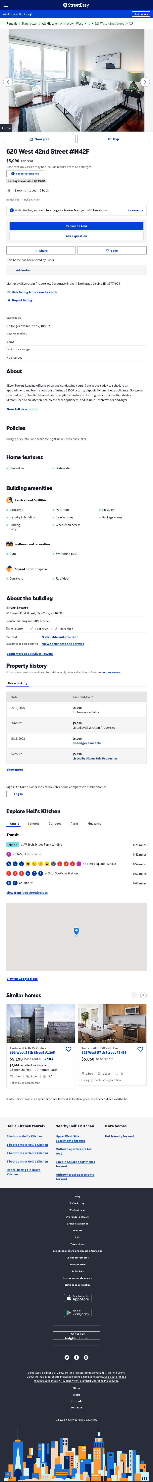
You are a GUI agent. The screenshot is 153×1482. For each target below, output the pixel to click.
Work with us (77, 1210)
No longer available (87, 743)
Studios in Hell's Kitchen (24, 1136)
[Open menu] (6, 5)
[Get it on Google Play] (77, 1313)
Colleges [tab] (55, 823)
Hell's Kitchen (32, 199)
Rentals (11, 23)
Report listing (22, 300)
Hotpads (76, 1401)
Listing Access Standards (77, 1277)
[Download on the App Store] (77, 1298)
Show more (15, 769)
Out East (76, 1407)
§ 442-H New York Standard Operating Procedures (88, 1380)
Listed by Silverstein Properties (95, 758)
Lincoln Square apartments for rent (75, 1164)
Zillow (76, 1388)
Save (114, 250)
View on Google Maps (22, 979)
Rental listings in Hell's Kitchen (23, 1172)
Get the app (141, 13)
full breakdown (111, 672)
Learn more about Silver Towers (30, 654)
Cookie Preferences (78, 1257)
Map (116, 139)
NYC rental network (77, 1216)
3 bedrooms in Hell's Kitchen (27, 1161)
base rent (31, 1059)
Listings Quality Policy (77, 1284)
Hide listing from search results (35, 292)
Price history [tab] (17, 683)
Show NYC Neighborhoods (76, 1335)
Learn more (135, 210)
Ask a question (76, 236)
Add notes (23, 270)
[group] (40, 1046)
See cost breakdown (27, 173)
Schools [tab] (33, 823)
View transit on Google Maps (27, 892)
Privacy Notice (77, 1264)
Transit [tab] (13, 823)
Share (43, 250)
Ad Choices (78, 1271)
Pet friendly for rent (119, 1136)
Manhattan (29, 23)
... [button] (89, 23)
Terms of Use (77, 1243)
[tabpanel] (76, 732)
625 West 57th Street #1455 (104, 1052)
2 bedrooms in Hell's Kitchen (27, 1153)
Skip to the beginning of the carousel (76, 1096)
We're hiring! (78, 1203)
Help (77, 1237)
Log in (18, 794)
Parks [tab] (74, 823)
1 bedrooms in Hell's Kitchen (27, 1145)
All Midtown (50, 23)
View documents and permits (63, 644)
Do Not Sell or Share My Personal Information (77, 1250)
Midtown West (73, 23)
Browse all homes (77, 1223)
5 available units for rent (60, 637)
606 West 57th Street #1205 (32, 1052)
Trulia (76, 1394)
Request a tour (76, 226)
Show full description (21, 409)
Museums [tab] (94, 823)
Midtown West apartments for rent (75, 1177)
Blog (77, 1196)
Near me (77, 1230)
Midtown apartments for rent (73, 1151)
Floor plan (41, 139)
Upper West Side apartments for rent (70, 1138)
